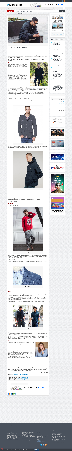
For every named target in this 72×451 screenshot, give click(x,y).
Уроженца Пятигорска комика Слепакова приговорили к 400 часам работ (57, 45)
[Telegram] (15, 394)
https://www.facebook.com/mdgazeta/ (22, 378)
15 (61, 105)
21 (59, 108)
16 (63, 105)
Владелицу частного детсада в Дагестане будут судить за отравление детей (58, 65)
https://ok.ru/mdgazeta (23, 379)
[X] (12, 394)
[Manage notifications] (2, 449)
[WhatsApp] (14, 394)
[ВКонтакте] (8, 394)
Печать (44, 49)
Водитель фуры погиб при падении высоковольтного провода (58, 50)
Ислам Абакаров (14, 48)
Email (47, 49)
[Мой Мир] (11, 394)
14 (59, 105)
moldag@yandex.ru (40, 440)
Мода (28, 48)
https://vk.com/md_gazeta (25, 377)
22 (61, 108)
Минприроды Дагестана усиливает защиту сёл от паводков (57, 60)
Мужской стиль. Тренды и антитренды (21, 374)
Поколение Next (39, 48)
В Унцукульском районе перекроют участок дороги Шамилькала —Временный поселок (58, 82)
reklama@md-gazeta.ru (41, 441)
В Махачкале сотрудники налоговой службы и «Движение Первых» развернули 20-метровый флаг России (58, 76)
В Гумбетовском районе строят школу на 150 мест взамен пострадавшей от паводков (58, 70)
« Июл (52, 114)
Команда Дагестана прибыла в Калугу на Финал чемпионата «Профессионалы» (58, 55)
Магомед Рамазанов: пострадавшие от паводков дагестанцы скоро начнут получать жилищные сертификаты (58, 88)
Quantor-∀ (25, 449)
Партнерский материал (33, 48)
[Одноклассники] (9, 394)
